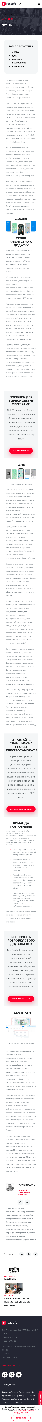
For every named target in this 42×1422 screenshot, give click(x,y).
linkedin (21, 1254)
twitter (35, 1254)
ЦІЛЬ (14, 56)
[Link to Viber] (12, 1375)
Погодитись (21, 1418)
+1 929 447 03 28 (9, 1341)
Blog (10, 14)
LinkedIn (27, 1202)
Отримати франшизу (21, 809)
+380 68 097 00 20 (10, 1357)
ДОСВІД (15, 52)
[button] (38, 4)
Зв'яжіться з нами (21, 999)
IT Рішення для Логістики (12, 1403)
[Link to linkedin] (19, 1375)
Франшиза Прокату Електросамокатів (18, 1392)
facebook (28, 1254)
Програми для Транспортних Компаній (18, 1399)
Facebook (20, 1202)
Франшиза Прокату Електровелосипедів (19, 1396)
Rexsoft (21, 1323)
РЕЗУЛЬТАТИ (18, 66)
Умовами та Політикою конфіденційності (24, 1412)
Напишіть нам (40, 1401)
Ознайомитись (21, 451)
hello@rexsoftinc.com (11, 1365)
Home (4, 14)
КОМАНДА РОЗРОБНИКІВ (19, 61)
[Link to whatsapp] (5, 1375)
